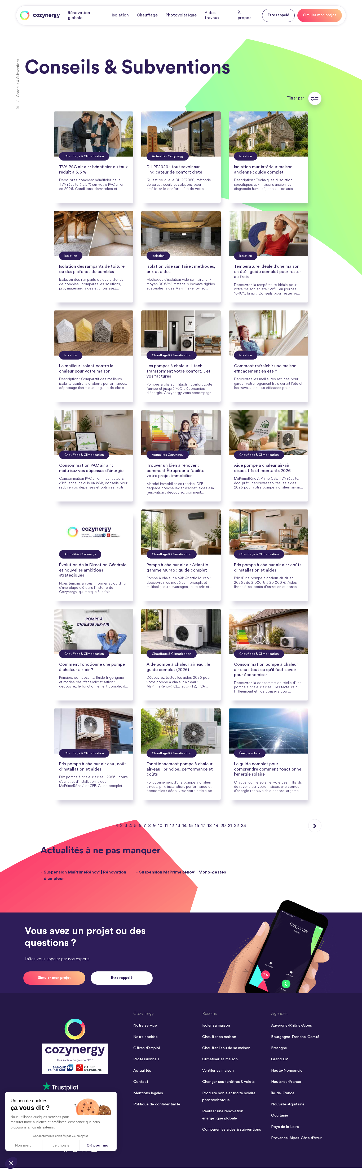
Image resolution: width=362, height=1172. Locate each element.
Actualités (142, 1070)
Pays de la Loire (285, 1127)
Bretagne (279, 1048)
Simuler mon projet (319, 15)
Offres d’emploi (146, 1048)
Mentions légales (148, 1093)
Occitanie (279, 1115)
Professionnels (146, 1059)
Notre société (145, 1037)
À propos (244, 15)
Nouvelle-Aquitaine (287, 1104)
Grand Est (280, 1059)
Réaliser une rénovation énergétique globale (222, 1114)
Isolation (120, 15)
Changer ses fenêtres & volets (228, 1082)
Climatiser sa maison (220, 1059)
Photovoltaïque (181, 15)
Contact (140, 1082)
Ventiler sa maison (218, 1070)
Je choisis (61, 1145)
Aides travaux (212, 15)
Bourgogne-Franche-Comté (295, 1037)
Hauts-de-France (286, 1082)
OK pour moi (98, 1145)
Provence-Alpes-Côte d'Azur (296, 1138)
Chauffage (147, 15)
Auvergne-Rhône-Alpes (291, 1025)
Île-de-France (282, 1093)
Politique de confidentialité (156, 1104)
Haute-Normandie (286, 1070)
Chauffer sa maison (219, 1037)
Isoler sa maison (216, 1025)
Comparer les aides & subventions (231, 1129)
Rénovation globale (79, 15)
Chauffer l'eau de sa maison (226, 1048)
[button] (11, 1163)
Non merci (23, 1145)
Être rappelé (278, 15)
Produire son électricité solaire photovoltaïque (228, 1096)
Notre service (145, 1025)
